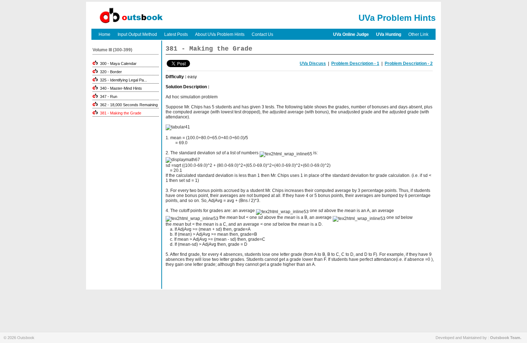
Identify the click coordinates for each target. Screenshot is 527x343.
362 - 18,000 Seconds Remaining (128, 105)
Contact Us (262, 34)
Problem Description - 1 (355, 63)
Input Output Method (137, 34)
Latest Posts (176, 34)
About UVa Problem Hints (219, 34)
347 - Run (107, 96)
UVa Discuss (313, 63)
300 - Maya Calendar (117, 63)
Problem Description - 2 (409, 63)
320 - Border (110, 72)
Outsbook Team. (505, 337)
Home (104, 34)
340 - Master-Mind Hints (120, 88)
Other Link (418, 34)
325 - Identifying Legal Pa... (122, 80)
